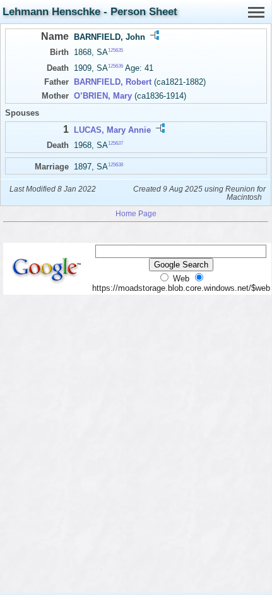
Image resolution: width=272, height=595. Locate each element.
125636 (115, 66)
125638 (115, 165)
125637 (115, 143)
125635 (115, 50)
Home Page (136, 213)
